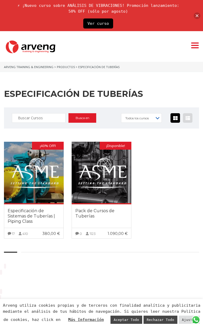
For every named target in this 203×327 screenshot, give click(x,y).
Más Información (86, 319)
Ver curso (98, 23)
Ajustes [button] (189, 320)
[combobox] (141, 118)
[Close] (197, 15)
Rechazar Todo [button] (160, 320)
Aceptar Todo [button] (126, 320)
